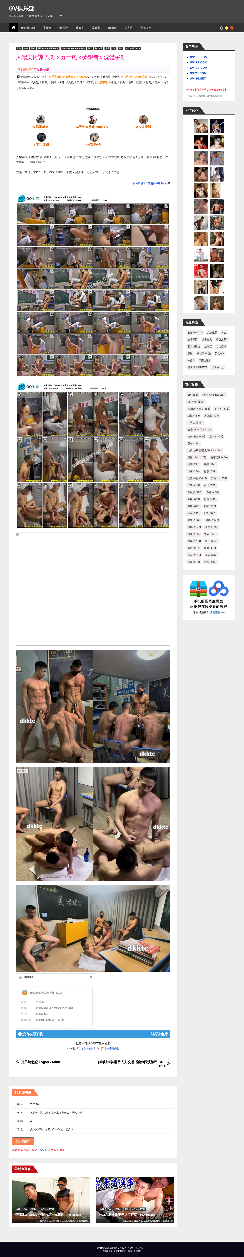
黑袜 (190, 353)
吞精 (194, 443)
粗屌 (194, 506)
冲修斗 (191, 360)
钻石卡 (42, 1150)
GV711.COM (198, 73)
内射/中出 (196, 436)
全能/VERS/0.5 (200, 429)
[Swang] (201, 142)
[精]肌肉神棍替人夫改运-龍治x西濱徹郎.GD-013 (131, 1064)
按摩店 (208, 346)
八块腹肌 (128, 76)
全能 (116, 76)
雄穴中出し (217, 367)
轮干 (166, 82)
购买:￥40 (27, 69)
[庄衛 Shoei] (201, 270)
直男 (130, 27)
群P (114, 48)
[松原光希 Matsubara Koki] (201, 174)
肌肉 (122, 82)
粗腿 (113, 82)
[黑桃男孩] (201, 158)
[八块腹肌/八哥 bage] (143, 119)
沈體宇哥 (102, 82)
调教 (120, 48)
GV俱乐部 (21, 8)
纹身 (193, 513)
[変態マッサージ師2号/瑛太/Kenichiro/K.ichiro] (217, 190)
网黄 (107, 48)
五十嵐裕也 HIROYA (77, 76)
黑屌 (211, 554)
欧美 (98, 27)
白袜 (212, 492)
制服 (33, 48)
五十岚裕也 (194, 346)
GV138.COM (199, 68)
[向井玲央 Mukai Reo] (217, 287)
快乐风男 (193, 339)
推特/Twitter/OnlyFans (73, 48)
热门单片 (98, 48)
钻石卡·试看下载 (47, 1209)
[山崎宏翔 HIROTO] (201, 126)
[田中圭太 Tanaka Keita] (217, 238)
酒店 (194, 547)
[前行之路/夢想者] (41, 137)
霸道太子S (222, 339)
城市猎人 (207, 339)
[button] (232, 27)
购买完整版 (111, 1048)
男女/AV (219, 353)
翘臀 (210, 513)
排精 (194, 471)
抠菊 (194, 464)
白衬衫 (195, 492)
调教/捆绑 (204, 360)
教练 (61, 82)
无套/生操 (197, 478)
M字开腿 (196, 401)
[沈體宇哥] (94, 137)
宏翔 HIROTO (195, 332)
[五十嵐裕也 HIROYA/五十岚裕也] (92, 119)
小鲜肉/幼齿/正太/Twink (205, 450)
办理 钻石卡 (88, 1048)
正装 (90, 82)
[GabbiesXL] (201, 303)
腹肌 (139, 82)
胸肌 (131, 82)
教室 (44, 82)
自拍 (211, 527)
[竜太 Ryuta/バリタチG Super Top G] (201, 190)
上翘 (194, 415)
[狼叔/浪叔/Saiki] (217, 142)
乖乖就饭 (57, 76)
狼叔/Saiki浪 (204, 353)
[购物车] (226, 27)
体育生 (107, 76)
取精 (114, 27)
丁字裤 (221, 408)
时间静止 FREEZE (197, 367)
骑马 (32, 88)
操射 (35, 82)
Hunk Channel (213, 394)
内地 (26, 48)
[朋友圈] (221, 27)
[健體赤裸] (201, 254)
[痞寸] (217, 206)
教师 (53, 82)
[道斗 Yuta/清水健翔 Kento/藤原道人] (201, 238)
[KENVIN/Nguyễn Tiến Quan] (217, 126)
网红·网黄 (30, 27)
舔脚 (194, 533)
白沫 (210, 485)
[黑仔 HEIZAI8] (217, 222)
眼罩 (210, 499)
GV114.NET (198, 78)
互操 (19, 48)
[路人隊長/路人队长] (201, 287)
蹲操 (157, 82)
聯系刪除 (136, 1250)
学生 (162, 76)
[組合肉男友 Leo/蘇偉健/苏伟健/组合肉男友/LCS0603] (217, 158)
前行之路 (143, 76)
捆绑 (210, 464)
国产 (66, 27)
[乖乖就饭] (40, 119)
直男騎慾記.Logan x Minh (40, 1062)
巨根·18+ (24, 82)
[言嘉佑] (217, 174)
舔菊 (148, 82)
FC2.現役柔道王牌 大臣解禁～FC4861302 (127, 1215)
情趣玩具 (219, 457)
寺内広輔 (221, 346)
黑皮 (194, 561)
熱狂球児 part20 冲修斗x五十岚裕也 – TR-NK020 (48, 1215)
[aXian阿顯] (217, 303)
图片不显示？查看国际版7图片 (150, 183)
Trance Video (199, 408)
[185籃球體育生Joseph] (217, 254)
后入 (153, 76)
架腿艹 (80, 82)
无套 (70, 82)
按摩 (49, 27)
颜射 (210, 547)
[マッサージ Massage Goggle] (217, 270)
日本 (82, 27)
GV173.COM (198, 62)
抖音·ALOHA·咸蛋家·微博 (48, 48)
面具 (23, 88)
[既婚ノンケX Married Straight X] (201, 206)
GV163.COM (199, 57)
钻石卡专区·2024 (133, 48)
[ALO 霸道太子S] (201, 222)
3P (46, 76)
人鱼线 (95, 76)
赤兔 (223, 332)
